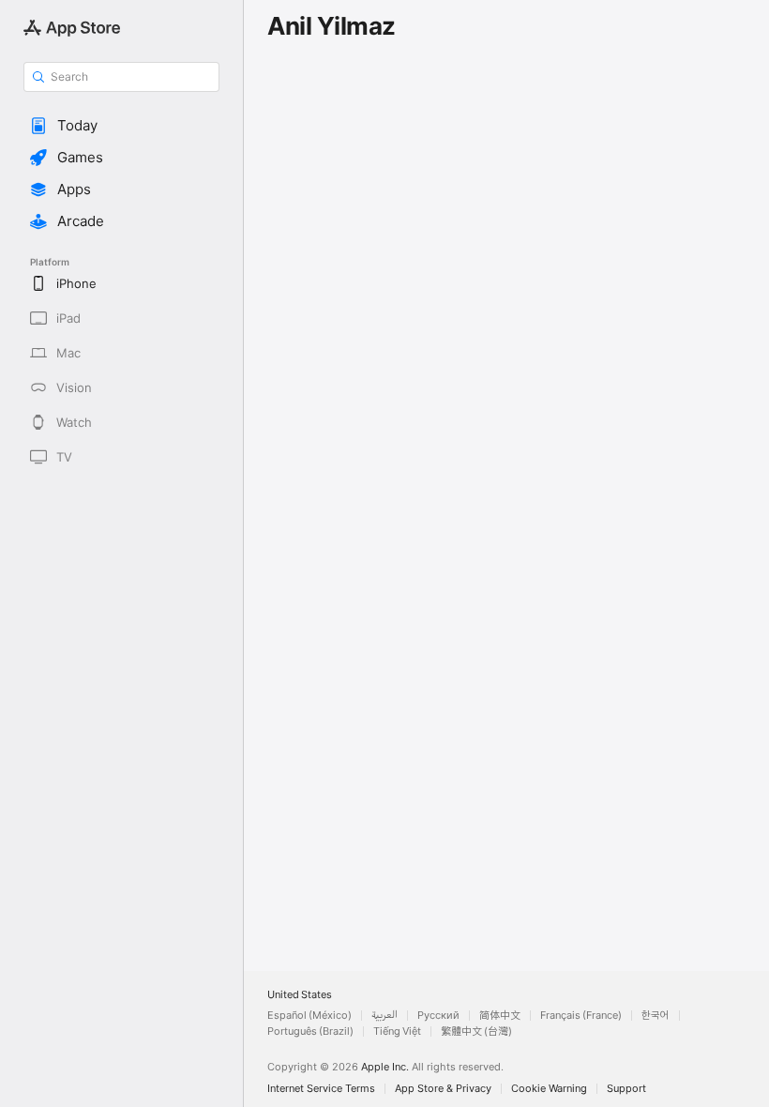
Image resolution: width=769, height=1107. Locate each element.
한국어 (655, 1015)
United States (299, 995)
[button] (121, 126)
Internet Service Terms (321, 1089)
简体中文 (499, 1015)
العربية (384, 1015)
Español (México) (309, 1015)
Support (626, 1089)
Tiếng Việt (397, 1031)
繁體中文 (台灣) (476, 1031)
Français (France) (581, 1015)
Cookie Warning (549, 1089)
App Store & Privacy (443, 1089)
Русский (438, 1015)
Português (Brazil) (310, 1031)
